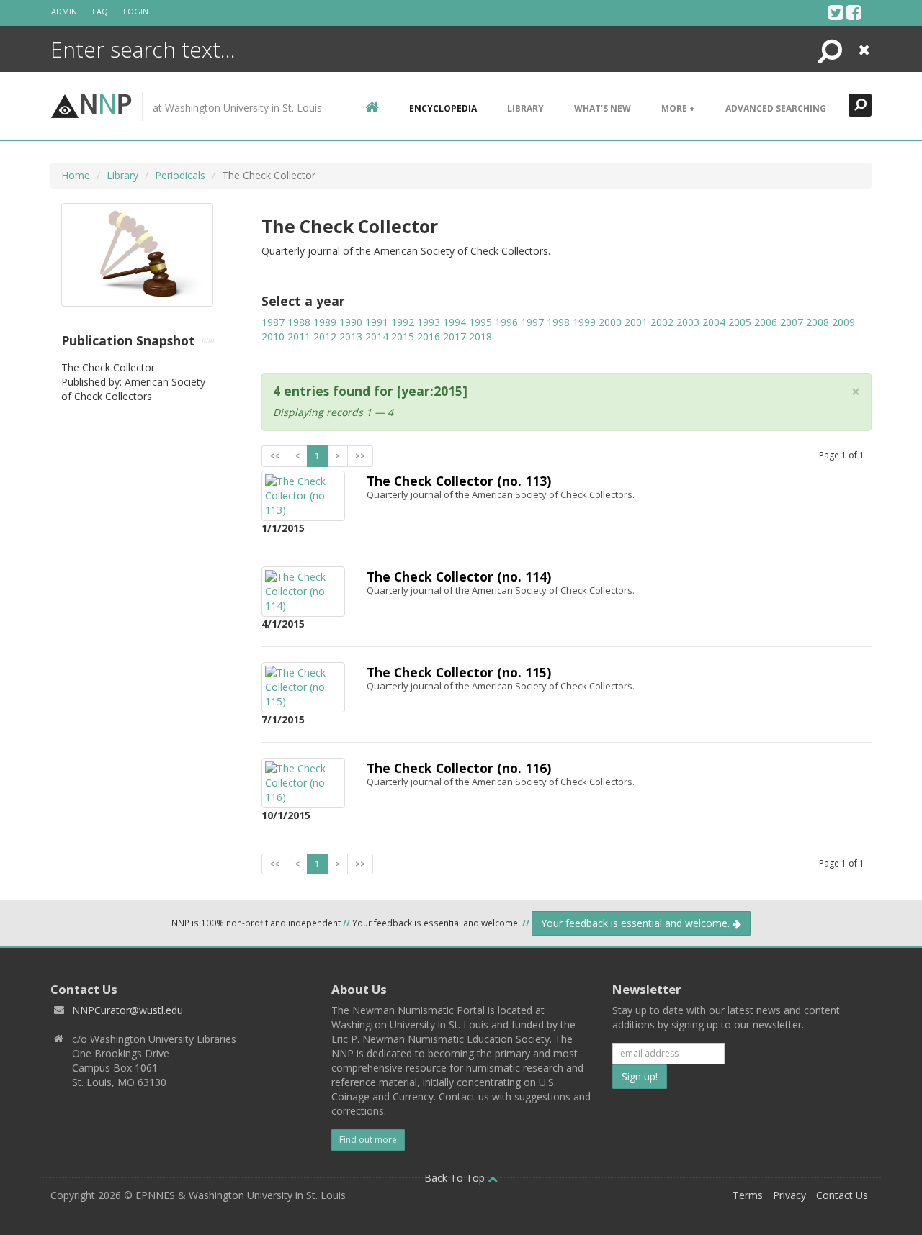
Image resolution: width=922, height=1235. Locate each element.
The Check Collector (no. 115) (459, 672)
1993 (428, 322)
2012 (324, 336)
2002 (661, 322)
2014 (376, 336)
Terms (748, 1195)
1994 (454, 322)
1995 (480, 322)
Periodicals (180, 175)
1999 (584, 322)
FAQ (100, 11)
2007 (791, 322)
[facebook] (853, 12)
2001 (636, 322)
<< (274, 456)
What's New (602, 108)
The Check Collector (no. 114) (459, 576)
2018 (480, 336)
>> (360, 456)
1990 (350, 322)
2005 (739, 322)
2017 (454, 336)
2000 (610, 322)
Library (525, 108)
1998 (558, 322)
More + (678, 108)
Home (75, 175)
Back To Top (456, 1178)
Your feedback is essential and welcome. (637, 923)
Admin (64, 11)
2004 (713, 322)
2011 (298, 336)
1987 (273, 322)
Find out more (368, 1140)
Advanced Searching (775, 108)
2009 (843, 322)
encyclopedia (443, 108)
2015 (402, 336)
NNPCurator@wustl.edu (127, 1010)
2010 (273, 336)
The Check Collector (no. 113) (459, 480)
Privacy (789, 1195)
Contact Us (842, 1195)
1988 (298, 322)
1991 (376, 322)
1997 (532, 322)
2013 (350, 336)
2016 (428, 336)
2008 (817, 322)
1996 (506, 322)
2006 (765, 322)
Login (135, 11)
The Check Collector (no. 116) (459, 768)
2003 (687, 322)
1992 (402, 322)
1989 (324, 322)
